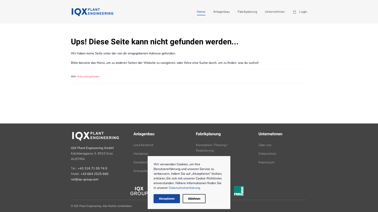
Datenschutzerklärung (184, 188)
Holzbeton (140, 154)
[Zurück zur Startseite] (92, 12)
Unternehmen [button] (275, 12)
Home (201, 12)
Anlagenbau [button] (221, 12)
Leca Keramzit (143, 145)
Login (303, 12)
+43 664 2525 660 (94, 174)
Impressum (266, 162)
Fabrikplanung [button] (247, 12)
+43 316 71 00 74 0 (92, 168)
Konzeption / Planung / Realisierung (212, 148)
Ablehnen (194, 198)
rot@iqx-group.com (84, 179)
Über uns (264, 145)
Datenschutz (267, 154)
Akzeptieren (167, 198)
